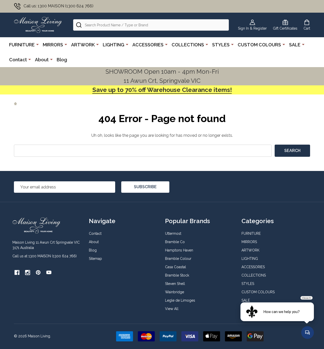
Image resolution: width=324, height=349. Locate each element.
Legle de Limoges (180, 300)
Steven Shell (175, 284)
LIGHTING (113, 44)
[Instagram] (27, 272)
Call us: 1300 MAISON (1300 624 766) (58, 6)
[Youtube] (48, 272)
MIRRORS (53, 44)
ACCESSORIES (148, 44)
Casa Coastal (175, 267)
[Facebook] (17, 272)
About (42, 59)
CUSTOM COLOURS (259, 44)
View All (171, 309)
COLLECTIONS (188, 44)
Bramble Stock (177, 275)
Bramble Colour (178, 259)
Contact (18, 59)
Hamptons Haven (179, 250)
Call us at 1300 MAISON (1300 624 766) (44, 256)
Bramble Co (175, 242)
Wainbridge (174, 292)
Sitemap (95, 259)
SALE (294, 44)
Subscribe (145, 186)
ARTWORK (83, 44)
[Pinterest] (38, 272)
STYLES (221, 44)
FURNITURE (22, 44)
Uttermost (173, 233)
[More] (37, 44)
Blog (62, 59)
